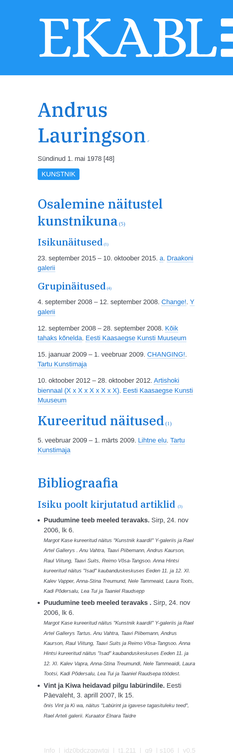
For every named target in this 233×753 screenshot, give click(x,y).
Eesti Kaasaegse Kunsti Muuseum (136, 338)
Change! (173, 302)
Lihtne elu (152, 440)
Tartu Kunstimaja (62, 364)
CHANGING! (166, 354)
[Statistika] (190, 124)
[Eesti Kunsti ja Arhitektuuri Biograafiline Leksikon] (128, 58)
